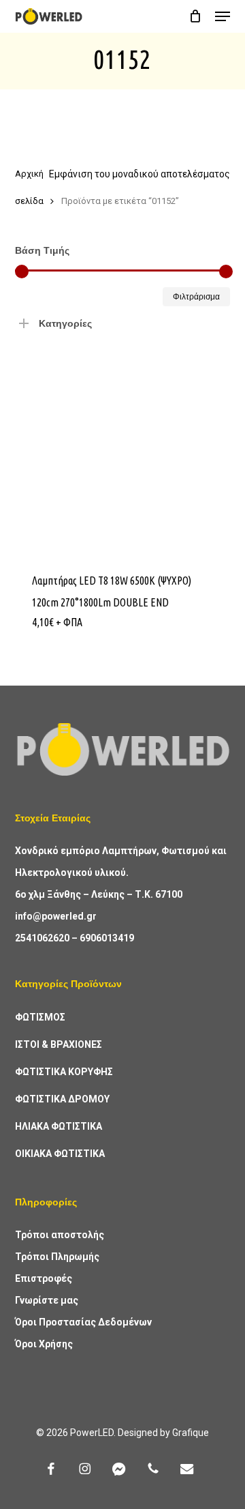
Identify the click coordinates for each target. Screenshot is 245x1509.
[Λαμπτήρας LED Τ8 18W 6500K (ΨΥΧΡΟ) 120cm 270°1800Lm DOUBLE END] (123, 446)
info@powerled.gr (56, 916)
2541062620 (42, 938)
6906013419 (107, 938)
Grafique (190, 1432)
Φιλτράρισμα (196, 297)
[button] (222, 16)
